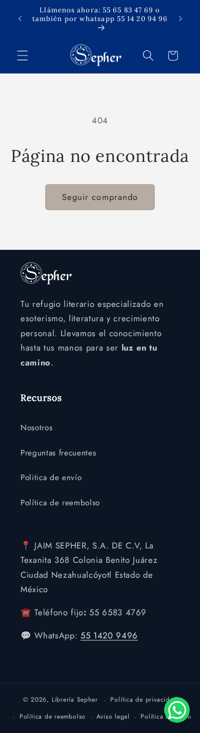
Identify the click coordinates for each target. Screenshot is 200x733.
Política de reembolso (60, 502)
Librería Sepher (75, 700)
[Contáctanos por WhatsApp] (177, 710)
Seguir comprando (100, 197)
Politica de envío (51, 477)
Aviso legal (112, 716)
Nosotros (36, 427)
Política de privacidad (143, 699)
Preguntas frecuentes (58, 453)
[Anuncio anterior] (20, 19)
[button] (22, 55)
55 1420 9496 (109, 635)
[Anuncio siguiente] (180, 19)
